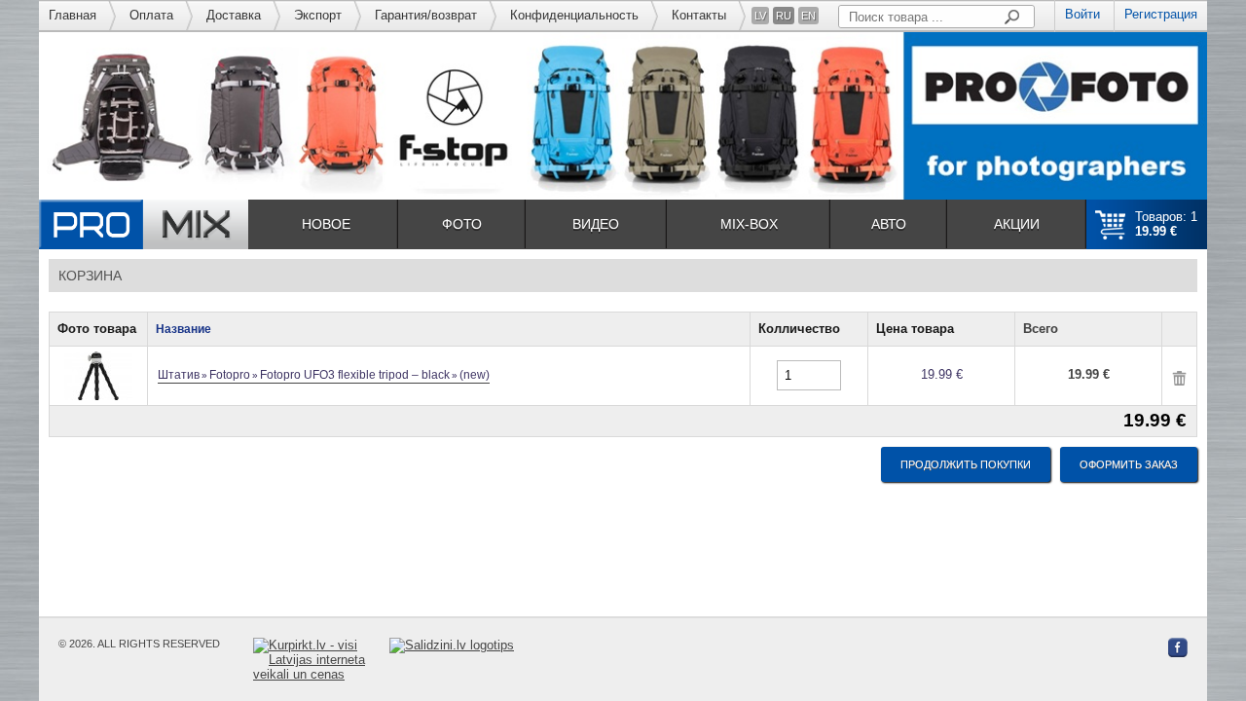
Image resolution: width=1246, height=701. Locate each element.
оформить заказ (1129, 464)
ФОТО (462, 224)
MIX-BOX (749, 224)
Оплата (151, 15)
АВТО (888, 224)
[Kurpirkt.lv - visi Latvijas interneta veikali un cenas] (321, 660)
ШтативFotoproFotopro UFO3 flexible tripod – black (324, 375)
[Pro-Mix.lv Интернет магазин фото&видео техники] (143, 224)
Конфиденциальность (574, 15)
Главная (72, 15)
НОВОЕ (326, 224)
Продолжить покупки (965, 464)
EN (808, 15)
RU (783, 15)
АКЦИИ (1017, 224)
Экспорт (318, 15)
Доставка (233, 15)
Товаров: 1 (1166, 224)
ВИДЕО (595, 224)
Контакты (699, 15)
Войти (1082, 14)
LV (760, 15)
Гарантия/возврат (426, 15)
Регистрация (1160, 14)
